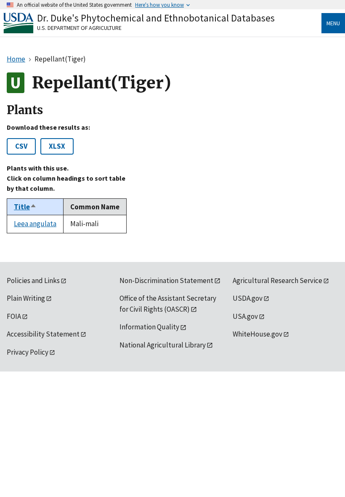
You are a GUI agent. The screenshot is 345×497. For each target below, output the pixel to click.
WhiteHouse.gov (257, 334)
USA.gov (245, 316)
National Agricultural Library (162, 345)
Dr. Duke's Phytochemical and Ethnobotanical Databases (156, 18)
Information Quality (149, 326)
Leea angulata (35, 223)
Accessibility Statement (43, 334)
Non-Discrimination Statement (166, 280)
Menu (333, 23)
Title (25, 206)
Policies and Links (33, 280)
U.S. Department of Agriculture (79, 28)
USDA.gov (248, 298)
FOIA (14, 316)
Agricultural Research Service (277, 280)
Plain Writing (26, 298)
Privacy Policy (27, 352)
